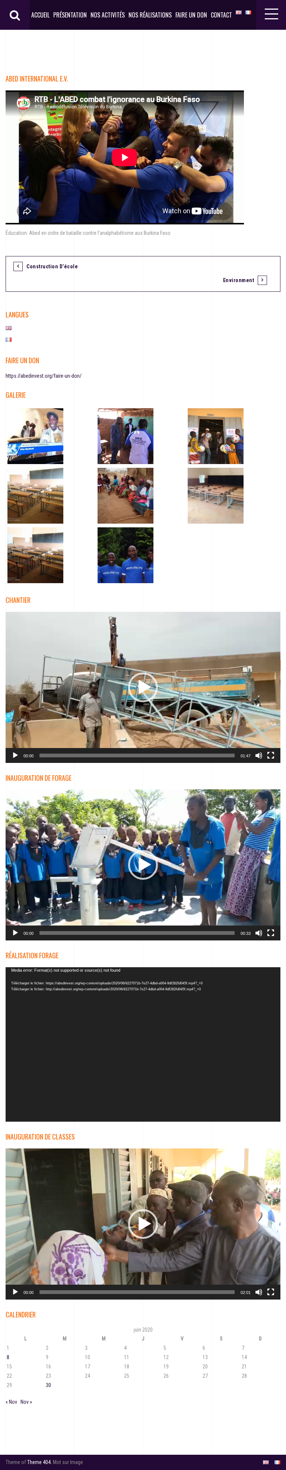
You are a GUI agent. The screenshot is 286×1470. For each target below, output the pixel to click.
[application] (143, 687)
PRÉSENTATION (70, 14)
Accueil (40, 14)
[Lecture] (15, 755)
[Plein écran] (270, 755)
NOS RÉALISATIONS (150, 14)
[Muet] (259, 755)
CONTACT (221, 14)
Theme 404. (39, 1462)
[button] (143, 687)
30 (48, 1385)
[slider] (137, 755)
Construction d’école (52, 266)
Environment (238, 280)
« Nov (11, 1402)
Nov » (26, 1402)
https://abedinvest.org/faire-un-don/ (44, 376)
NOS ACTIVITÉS (107, 14)
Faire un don (191, 14)
